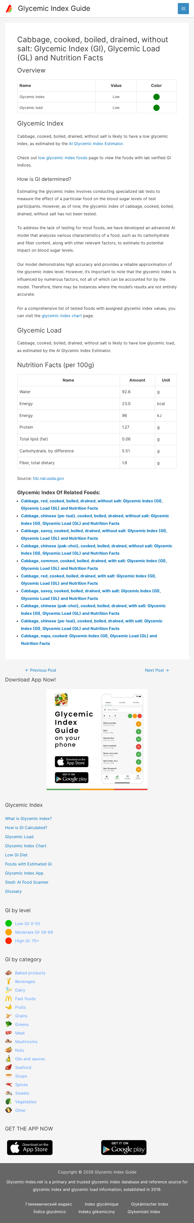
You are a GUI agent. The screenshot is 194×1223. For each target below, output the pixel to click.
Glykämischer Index (149, 1204)
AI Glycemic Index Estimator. (96, 143)
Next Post (157, 670)
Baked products (30, 972)
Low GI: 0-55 (27, 923)
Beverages (25, 981)
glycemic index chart (62, 315)
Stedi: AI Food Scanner (26, 882)
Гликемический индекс (49, 1204)
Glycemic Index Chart (25, 845)
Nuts (19, 1050)
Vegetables (25, 1101)
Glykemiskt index (144, 1211)
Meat (20, 1033)
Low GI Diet (16, 854)
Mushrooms (26, 1041)
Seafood (23, 1067)
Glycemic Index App (24, 873)
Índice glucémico (50, 1211)
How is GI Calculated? (26, 827)
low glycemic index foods (62, 157)
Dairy (20, 990)
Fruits (20, 1007)
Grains (21, 1015)
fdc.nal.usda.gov (48, 478)
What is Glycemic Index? (28, 818)
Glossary (13, 891)
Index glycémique (101, 1204)
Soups (21, 1075)
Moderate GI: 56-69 (34, 932)
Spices (21, 1084)
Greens (22, 1024)
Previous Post (40, 670)
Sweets (22, 1093)
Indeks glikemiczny (97, 1211)
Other (20, 1110)
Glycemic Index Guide (54, 8)
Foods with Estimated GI (28, 863)
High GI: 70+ (27, 940)
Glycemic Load (19, 836)
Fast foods (25, 998)
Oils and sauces (30, 1058)
